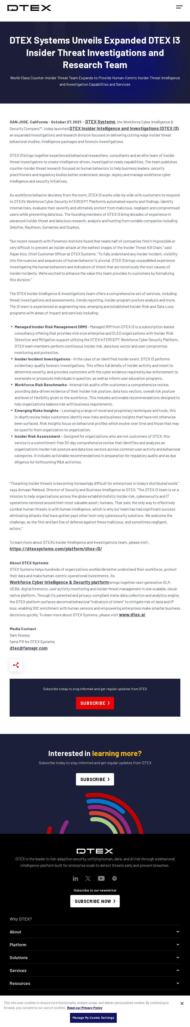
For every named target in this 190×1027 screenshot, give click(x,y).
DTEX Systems (100, 121)
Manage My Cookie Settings (93, 1018)
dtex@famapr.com (29, 648)
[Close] (182, 1003)
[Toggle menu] (179, 7)
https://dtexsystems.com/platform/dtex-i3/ (56, 548)
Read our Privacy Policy (84, 1008)
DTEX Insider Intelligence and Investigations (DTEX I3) (124, 128)
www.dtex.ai (132, 614)
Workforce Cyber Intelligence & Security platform (59, 582)
